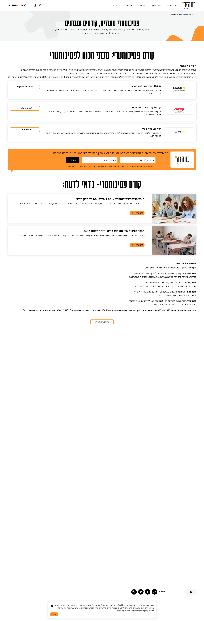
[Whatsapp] (134, 592)
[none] (179, 90)
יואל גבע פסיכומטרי (151, 129)
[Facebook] (147, 592)
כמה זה (194, 14)
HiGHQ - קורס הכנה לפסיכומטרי (146, 86)
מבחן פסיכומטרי (184, 14)
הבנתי (54, 614)
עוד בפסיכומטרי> (102, 322)
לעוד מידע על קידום (24, 108)
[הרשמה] (35, 5)
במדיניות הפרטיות (132, 610)
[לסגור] (51, 606)
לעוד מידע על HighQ (25, 87)
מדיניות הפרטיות (79, 166)
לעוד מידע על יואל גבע (24, 129)
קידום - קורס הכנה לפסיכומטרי (146, 107)
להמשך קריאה (137, 213)
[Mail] (154, 592)
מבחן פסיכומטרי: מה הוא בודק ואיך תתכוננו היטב (114, 231)
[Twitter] (141, 592)
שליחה (73, 160)
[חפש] (40, 5)
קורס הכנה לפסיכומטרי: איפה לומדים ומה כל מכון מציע (110, 199)
